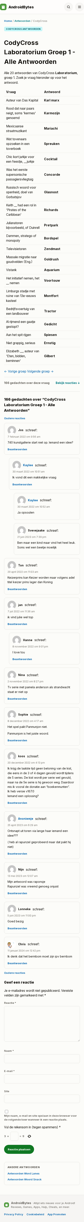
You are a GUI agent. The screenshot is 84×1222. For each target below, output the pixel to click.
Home (8, 20)
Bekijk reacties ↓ (68, 383)
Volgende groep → (40, 371)
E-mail (9, 1071)
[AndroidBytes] (3, 7)
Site (6, 1091)
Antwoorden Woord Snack (25, 1179)
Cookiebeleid (35, 1214)
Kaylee (28, 465)
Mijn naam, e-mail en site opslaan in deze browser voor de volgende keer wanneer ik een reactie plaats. (40, 1117)
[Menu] (79, 6)
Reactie (10, 1002)
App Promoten (57, 1214)
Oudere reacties (14, 418)
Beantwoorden (17, 449)
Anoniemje (25, 818)
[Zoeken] (68, 6)
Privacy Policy (13, 1214)
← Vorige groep (15, 371)
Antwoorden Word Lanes (24, 1173)
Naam (9, 1050)
